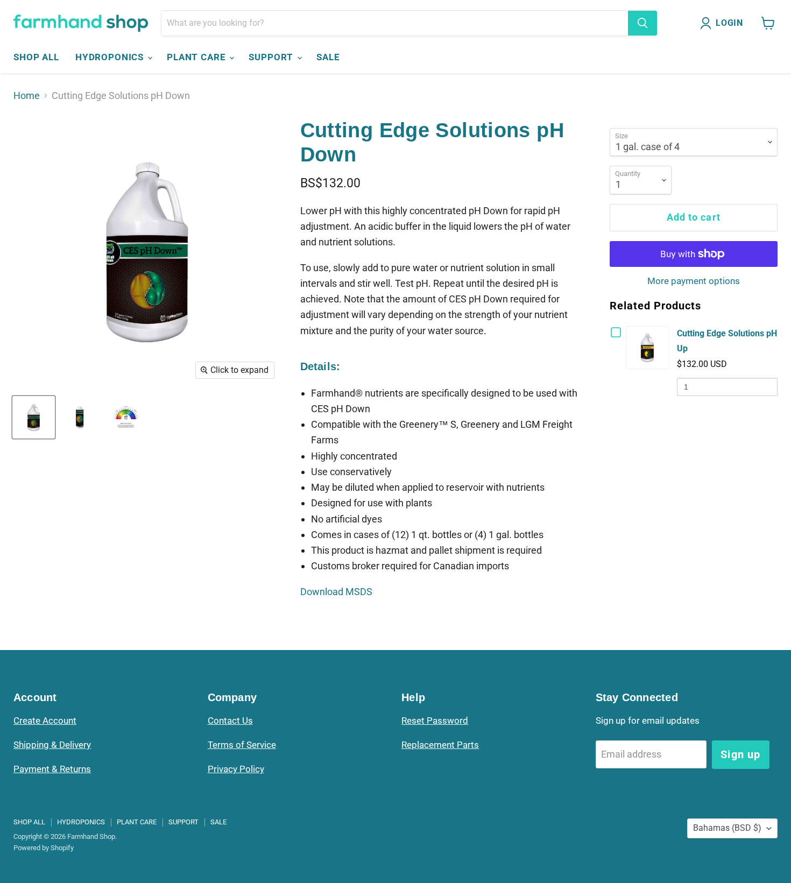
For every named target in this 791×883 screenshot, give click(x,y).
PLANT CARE (197, 57)
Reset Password (434, 720)
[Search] (642, 23)
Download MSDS (336, 591)
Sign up (741, 754)
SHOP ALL (36, 57)
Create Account (44, 720)
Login (729, 23)
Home (26, 95)
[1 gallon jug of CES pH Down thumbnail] (33, 417)
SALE (328, 57)
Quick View (649, 347)
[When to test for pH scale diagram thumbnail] (125, 417)
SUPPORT (272, 57)
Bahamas (727, 828)
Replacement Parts (440, 744)
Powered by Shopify (43, 848)
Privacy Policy (236, 769)
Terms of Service (242, 744)
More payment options (693, 281)
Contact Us (230, 720)
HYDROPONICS (110, 57)
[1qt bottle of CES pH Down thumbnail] (79, 417)
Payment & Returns (52, 769)
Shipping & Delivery (52, 744)
